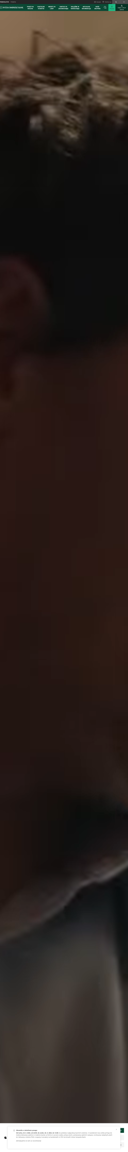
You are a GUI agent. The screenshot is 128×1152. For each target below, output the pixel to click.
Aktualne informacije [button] (86, 7)
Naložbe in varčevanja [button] (75, 7)
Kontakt (99, 2)
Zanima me (117, 18)
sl (116, 2)
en (124, 2)
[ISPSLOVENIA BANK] (12, 7)
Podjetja (13, 2)
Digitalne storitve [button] (41, 7)
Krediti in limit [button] (51, 7)
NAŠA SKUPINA (97, 7)
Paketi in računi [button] (30, 7)
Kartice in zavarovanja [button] (63, 7)
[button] (116, 1129)
